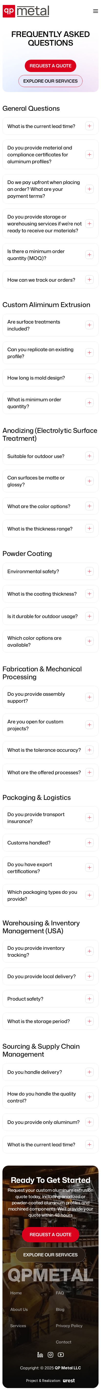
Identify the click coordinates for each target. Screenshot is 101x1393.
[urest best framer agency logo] (69, 1380)
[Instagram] (50, 1355)
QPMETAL (50, 1275)
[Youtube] (61, 1355)
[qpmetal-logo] (25, 11)
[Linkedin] (40, 1355)
